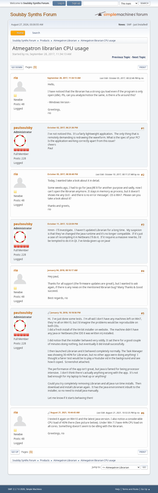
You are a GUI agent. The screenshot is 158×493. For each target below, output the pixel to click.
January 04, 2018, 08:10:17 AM (62, 270)
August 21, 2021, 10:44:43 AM (65, 412)
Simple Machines (34, 489)
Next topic (139, 57)
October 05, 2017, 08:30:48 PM (62, 174)
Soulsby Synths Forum (33, 14)
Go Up (15, 451)
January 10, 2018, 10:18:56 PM (65, 312)
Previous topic (121, 57)
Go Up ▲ (145, 489)
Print (143, 67)
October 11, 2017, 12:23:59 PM (62, 223)
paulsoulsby (23, 128)
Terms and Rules (130, 489)
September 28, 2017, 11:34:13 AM (64, 77)
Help (117, 489)
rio (16, 78)
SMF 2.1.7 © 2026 (16, 489)
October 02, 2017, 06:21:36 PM (62, 127)
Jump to (96, 467)
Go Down (17, 67)
